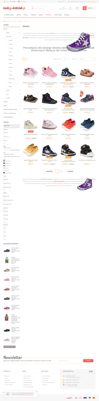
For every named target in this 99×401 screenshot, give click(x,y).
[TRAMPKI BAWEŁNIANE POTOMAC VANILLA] (30, 150)
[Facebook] (90, 371)
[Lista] (28, 59)
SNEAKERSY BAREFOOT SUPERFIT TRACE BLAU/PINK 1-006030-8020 (87, 109)
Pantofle (8, 98)
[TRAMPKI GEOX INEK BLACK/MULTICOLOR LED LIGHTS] (68, 150)
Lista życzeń (23, 1)
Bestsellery (7, 380)
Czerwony (7, 161)
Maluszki (8, 90)
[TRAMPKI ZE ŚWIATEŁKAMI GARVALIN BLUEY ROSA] (30, 72)
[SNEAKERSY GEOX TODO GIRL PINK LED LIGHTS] (49, 124)
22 (4, 236)
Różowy (7, 165)
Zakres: (5, 147)
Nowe (6, 378)
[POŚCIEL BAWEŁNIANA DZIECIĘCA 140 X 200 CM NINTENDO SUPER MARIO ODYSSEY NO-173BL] (6, 317)
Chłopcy (7, 32)
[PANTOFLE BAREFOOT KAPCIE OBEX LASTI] (6, 279)
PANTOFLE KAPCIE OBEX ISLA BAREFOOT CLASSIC (15, 269)
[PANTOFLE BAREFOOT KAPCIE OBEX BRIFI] (6, 330)
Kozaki (10, 52)
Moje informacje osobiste (48, 382)
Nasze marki (58, 15)
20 (4, 228)
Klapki (10, 82)
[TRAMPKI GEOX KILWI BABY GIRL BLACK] (87, 150)
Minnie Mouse (7, 187)
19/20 (5, 211)
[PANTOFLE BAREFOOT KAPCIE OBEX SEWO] (6, 298)
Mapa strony (26, 378)
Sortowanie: (74, 59)
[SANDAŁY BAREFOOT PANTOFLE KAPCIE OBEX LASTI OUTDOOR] (6, 339)
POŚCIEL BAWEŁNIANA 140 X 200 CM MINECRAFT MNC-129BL (15, 260)
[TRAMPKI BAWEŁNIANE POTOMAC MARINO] (87, 124)
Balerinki (10, 40)
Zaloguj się (70, 9)
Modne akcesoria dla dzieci (10, 109)
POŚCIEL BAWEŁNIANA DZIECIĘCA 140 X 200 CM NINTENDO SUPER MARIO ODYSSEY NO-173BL (15, 318)
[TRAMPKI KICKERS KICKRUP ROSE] (30, 124)
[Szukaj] (32, 8)
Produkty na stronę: (57, 59)
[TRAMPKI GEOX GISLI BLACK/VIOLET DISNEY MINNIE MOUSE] (49, 98)
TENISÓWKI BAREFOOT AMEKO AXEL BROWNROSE (87, 83)
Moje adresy (45, 380)
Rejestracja (77, 9)
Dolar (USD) (76, 1)
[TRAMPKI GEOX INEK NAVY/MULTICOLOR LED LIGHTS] (68, 98)
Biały (7, 170)
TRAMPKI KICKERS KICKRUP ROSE (31, 134)
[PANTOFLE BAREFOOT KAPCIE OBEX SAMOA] (6, 289)
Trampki (10, 71)
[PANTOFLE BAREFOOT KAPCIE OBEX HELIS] (6, 250)
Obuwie (18, 15)
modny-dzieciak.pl (8, 21)
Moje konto (44, 371)
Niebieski (7, 163)
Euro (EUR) (82, 1)
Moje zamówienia (46, 376)
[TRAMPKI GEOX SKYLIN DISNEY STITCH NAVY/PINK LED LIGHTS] (68, 72)
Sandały (10, 63)
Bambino (6, 196)
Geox (5, 140)
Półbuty (10, 59)
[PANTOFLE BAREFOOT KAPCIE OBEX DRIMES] (6, 308)
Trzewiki (10, 75)
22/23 (5, 219)
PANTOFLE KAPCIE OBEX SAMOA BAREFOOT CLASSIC (15, 288)
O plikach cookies (8, 384)
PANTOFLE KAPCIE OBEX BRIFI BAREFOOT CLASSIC (15, 329)
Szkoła (41, 15)
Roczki (7, 94)
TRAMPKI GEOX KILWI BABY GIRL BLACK (87, 160)
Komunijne (11, 48)
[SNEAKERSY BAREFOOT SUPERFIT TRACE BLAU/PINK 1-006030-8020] (87, 98)
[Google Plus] (92, 371)
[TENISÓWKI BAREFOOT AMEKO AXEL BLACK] (30, 98)
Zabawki (33, 15)
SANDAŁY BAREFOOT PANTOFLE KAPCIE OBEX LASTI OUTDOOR (15, 339)
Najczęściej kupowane (10, 244)
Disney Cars (6, 183)
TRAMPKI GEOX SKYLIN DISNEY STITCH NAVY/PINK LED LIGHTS (68, 83)
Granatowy (8, 173)
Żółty (6, 168)
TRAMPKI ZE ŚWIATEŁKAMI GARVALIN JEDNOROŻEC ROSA (49, 83)
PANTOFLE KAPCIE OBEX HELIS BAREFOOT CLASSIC (15, 249)
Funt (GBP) (87, 1)
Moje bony (44, 384)
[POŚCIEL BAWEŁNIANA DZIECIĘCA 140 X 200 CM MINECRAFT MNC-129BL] (6, 260)
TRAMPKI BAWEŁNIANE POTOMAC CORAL (68, 135)
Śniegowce (11, 67)
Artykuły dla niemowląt (9, 113)
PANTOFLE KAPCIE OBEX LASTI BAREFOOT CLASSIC (15, 278)
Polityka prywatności (28, 387)
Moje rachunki (45, 378)
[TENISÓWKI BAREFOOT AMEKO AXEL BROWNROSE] (87, 72)
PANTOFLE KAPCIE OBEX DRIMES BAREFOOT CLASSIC (15, 307)
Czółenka (11, 44)
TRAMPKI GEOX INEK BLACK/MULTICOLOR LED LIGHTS (68, 160)
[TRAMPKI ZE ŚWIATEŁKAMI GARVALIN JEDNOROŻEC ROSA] (49, 72)
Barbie (5, 179)
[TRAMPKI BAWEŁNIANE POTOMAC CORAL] (68, 124)
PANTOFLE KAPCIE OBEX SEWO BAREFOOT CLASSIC (15, 297)
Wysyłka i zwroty (28, 380)
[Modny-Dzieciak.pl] (14, 8)
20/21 (5, 215)
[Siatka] (24, 59)
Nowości (67, 15)
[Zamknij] (36, 391)
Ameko (5, 132)
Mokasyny (11, 55)
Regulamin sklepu (27, 384)
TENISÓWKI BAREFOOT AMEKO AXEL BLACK (30, 109)
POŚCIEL (26, 15)
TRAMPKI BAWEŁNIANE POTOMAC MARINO (87, 135)
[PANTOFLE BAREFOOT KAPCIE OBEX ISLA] (6, 270)
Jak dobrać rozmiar (28, 382)
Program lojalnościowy (10, 382)
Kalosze (10, 86)
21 (4, 232)
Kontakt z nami (27, 376)
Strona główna (9, 15)
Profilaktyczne (12, 78)
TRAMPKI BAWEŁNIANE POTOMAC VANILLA (31, 160)
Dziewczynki (20, 21)
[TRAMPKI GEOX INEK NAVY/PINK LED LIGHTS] (49, 150)
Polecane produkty (8, 117)
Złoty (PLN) (93, 1)
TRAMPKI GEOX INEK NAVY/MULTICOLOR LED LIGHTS (68, 109)
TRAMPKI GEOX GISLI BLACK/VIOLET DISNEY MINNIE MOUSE (49, 109)
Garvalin (6, 136)
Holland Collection (8, 200)
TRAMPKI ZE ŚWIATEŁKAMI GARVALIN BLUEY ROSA (30, 83)
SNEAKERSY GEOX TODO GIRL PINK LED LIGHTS (49, 135)
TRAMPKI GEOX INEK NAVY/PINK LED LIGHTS (49, 160)
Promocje (49, 15)
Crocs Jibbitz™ (7, 204)
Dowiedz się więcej (29, 394)
